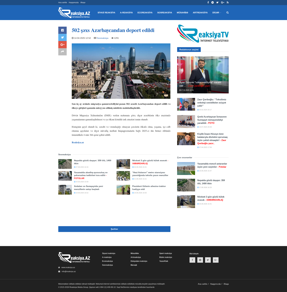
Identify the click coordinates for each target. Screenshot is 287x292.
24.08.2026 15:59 (81, 182)
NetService (125, 287)
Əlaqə (82, 2)
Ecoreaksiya (145, 12)
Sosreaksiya (164, 12)
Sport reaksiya (165, 253)
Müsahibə (182, 12)
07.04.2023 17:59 (205, 147)
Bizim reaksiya (165, 257)
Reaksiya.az (78, 142)
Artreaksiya (200, 12)
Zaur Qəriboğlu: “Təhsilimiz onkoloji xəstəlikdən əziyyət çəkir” (211, 102)
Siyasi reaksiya (106, 12)
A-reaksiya (126, 12)
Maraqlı (134, 265)
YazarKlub (163, 261)
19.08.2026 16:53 (81, 193)
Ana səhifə (62, 2)
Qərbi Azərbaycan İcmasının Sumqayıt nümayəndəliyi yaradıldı (212, 119)
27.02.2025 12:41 (187, 90)
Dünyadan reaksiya (139, 261)
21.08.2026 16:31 (140, 179)
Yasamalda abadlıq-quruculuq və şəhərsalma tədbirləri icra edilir (90, 175)
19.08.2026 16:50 (140, 193)
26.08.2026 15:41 (140, 167)
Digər (215, 12)
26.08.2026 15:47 (205, 171)
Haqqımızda (74, 2)
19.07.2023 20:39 (205, 127)
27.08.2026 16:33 (81, 167)
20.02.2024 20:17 (205, 110)
